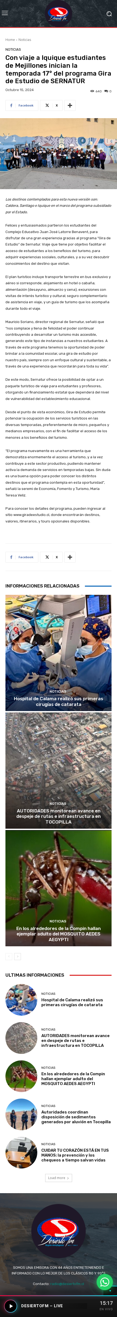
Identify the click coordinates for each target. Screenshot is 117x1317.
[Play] (10, 1306)
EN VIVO (106, 1309)
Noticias (25, 39)
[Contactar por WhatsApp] (104, 1282)
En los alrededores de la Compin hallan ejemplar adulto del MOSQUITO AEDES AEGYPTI (58, 934)
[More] (70, 105)
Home (10, 39)
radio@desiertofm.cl (67, 1284)
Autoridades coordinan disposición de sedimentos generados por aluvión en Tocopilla (76, 1117)
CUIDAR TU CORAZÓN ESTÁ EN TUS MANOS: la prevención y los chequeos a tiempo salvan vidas (75, 1155)
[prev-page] (8, 956)
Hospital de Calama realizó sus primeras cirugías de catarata (58, 701)
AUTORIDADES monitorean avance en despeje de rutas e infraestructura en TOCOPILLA (58, 816)
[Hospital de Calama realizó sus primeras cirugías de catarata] (58, 653)
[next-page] (17, 956)
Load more (56, 1178)
